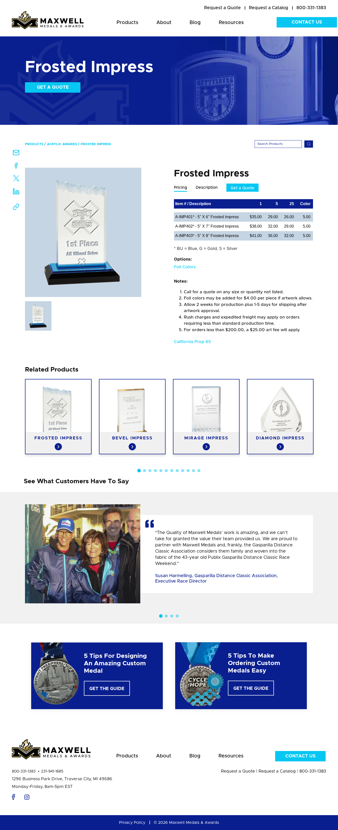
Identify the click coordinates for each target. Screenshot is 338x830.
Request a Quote (238, 771)
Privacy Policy (132, 823)
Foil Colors (184, 267)
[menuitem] (222, 8)
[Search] (308, 144)
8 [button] (177, 470)
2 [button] (144, 470)
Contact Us (307, 22)
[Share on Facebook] (16, 166)
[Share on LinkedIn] (16, 193)
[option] (83, 232)
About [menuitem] (163, 22)
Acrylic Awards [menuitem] (62, 144)
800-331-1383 (24, 771)
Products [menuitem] (127, 22)
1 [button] (139, 470)
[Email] (16, 154)
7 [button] (171, 470)
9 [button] (182, 470)
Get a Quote (53, 87)
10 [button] (188, 470)
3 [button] (149, 470)
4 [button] (155, 470)
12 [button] (198, 470)
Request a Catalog (277, 771)
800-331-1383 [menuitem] (311, 8)
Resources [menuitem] (231, 22)
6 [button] (166, 470)
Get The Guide (106, 689)
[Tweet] (16, 179)
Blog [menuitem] (195, 22)
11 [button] (193, 470)
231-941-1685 (52, 771)
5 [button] (160, 470)
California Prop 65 (192, 342)
